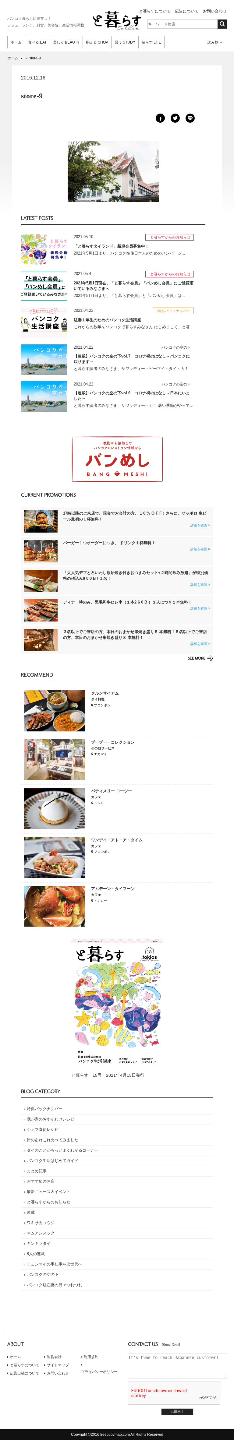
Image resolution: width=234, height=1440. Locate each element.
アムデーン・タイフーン (113, 888)
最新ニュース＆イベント (48, 1191)
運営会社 (54, 1357)
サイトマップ (58, 1365)
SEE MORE (196, 658)
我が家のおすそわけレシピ (50, 1119)
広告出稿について (24, 1373)
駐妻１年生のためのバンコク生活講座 (107, 320)
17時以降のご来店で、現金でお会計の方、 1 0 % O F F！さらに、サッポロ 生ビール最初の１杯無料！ (135, 519)
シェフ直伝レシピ (42, 1129)
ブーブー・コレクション (113, 742)
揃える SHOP (97, 42)
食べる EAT (37, 42)
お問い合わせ (215, 11)
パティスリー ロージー (111, 791)
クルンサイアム (105, 693)
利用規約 (91, 1357)
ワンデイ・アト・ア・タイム (117, 840)
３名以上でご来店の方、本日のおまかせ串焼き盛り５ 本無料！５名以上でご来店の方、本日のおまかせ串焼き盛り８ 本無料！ (135, 637)
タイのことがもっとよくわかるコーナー (62, 1150)
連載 (31, 1212)
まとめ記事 (37, 1171)
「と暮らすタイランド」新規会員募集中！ (111, 246)
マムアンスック (41, 1233)
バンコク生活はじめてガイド (52, 1160)
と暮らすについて (155, 11)
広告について (187, 11)
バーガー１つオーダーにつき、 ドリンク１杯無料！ (135, 545)
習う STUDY (125, 42)
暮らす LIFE (151, 42)
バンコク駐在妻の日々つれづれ (54, 1285)
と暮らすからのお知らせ (48, 1202)
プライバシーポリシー (99, 1372)
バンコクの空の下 (42, 1274)
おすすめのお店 (41, 1181)
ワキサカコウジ (41, 1222)
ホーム (16, 42)
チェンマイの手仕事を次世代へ (54, 1264)
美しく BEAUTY (66, 42)
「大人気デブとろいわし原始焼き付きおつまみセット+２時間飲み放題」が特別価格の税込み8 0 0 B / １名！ (135, 578)
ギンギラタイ (39, 1243)
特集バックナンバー (44, 1109)
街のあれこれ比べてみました (52, 1140)
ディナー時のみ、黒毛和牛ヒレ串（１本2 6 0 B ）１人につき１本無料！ (135, 605)
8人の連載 (36, 1254)
